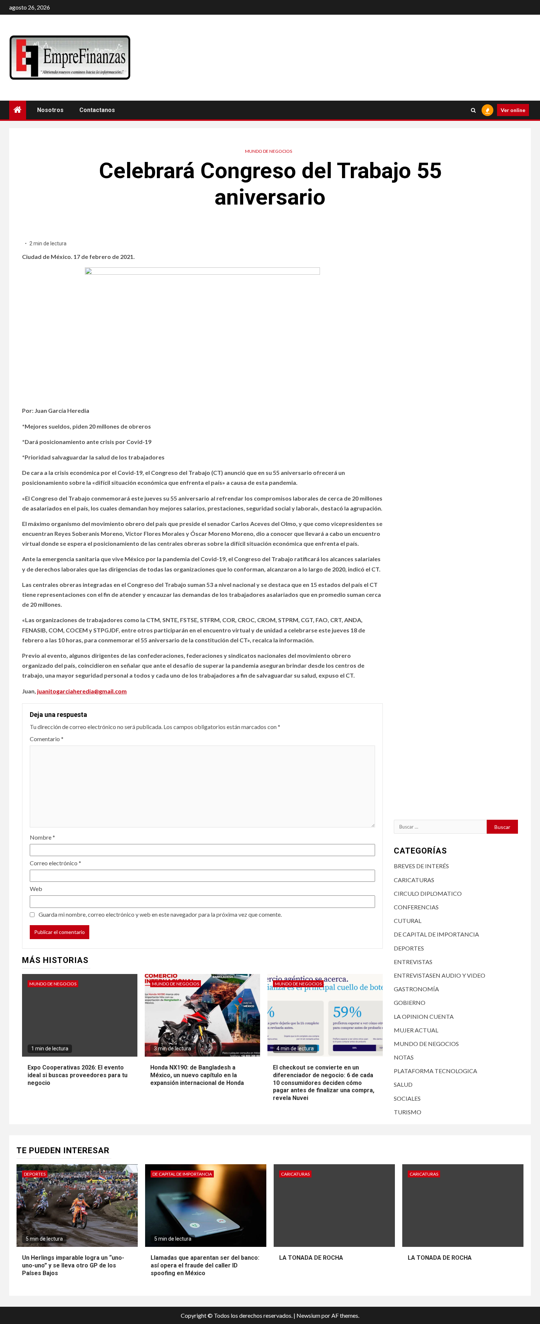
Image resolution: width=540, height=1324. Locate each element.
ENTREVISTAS (413, 961)
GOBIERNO (409, 1002)
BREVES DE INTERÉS (421, 865)
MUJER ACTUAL (416, 1030)
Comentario (47, 738)
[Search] (473, 110)
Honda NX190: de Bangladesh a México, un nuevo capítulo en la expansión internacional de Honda (197, 1075)
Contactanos (97, 110)
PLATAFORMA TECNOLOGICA (435, 1070)
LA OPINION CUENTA (424, 1016)
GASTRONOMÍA (416, 988)
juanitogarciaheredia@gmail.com (82, 691)
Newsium (308, 1315)
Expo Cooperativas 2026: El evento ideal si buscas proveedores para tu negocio (77, 1075)
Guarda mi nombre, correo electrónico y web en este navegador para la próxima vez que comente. (160, 914)
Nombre (42, 837)
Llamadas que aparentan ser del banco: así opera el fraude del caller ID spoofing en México (205, 1265)
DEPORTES (409, 948)
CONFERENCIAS (416, 906)
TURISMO (407, 1111)
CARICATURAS (414, 879)
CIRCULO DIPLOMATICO (428, 893)
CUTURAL (407, 920)
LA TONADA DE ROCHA (311, 1257)
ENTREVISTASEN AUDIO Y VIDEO (439, 975)
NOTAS (404, 1057)
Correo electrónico (55, 862)
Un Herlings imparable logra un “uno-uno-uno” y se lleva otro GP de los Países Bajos (73, 1265)
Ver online (513, 110)
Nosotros (50, 110)
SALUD (403, 1084)
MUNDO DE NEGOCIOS (268, 151)
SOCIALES (407, 1098)
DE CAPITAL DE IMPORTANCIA (436, 934)
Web (36, 888)
